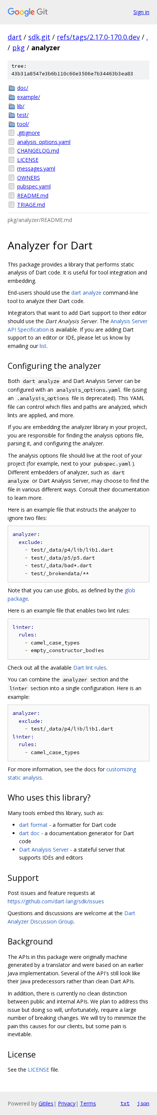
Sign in (141, 12)
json (143, 1103)
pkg (18, 47)
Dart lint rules (89, 667)
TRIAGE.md (31, 204)
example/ (28, 96)
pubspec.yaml (34, 186)
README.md (32, 195)
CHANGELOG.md (38, 150)
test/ (23, 114)
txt (125, 1103)
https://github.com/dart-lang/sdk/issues (56, 901)
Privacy (66, 1103)
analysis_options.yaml (43, 141)
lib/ (20, 106)
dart (15, 36)
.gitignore (28, 132)
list (43, 345)
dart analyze (86, 292)
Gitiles (45, 1103)
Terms (88, 1103)
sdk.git (39, 36)
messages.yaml (36, 168)
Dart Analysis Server (44, 849)
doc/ (22, 87)
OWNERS (28, 177)
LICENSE (27, 159)
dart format (33, 824)
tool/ (23, 124)
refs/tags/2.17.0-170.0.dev (98, 36)
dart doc (29, 833)
